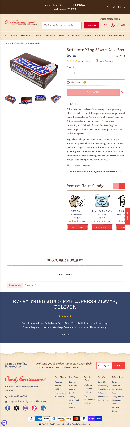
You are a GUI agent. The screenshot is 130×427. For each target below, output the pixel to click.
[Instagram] (114, 7)
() (123, 25)
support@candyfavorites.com (27, 401)
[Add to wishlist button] (106, 25)
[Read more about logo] (25, 383)
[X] (108, 7)
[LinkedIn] (119, 7)
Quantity (71, 67)
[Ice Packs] (102, 201)
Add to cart (77, 227)
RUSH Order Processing (77, 213)
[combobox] (62, 25)
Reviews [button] (127, 216)
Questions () (31, 285)
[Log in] (112, 25)
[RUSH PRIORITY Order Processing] (77, 201)
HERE (114, 171)
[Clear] (73, 25)
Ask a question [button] (65, 274)
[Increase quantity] (79, 73)
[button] (74, 61)
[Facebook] (102, 7)
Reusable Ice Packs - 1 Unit (102, 213)
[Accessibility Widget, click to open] (4, 423)
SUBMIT (118, 365)
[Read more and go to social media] (7, 408)
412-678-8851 (18, 396)
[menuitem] (10, 35)
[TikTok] (125, 7)
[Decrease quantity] (69, 73)
